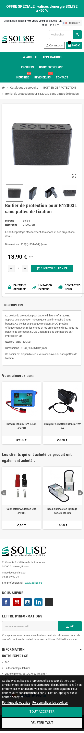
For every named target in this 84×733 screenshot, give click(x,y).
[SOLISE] (18, 39)
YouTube (17, 602)
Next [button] (80, 492)
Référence (11, 224)
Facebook (6, 602)
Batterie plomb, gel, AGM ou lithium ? (26, 673)
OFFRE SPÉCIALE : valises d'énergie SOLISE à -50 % (41, 8)
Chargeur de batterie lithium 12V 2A (62, 426)
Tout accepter (42, 712)
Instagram (28, 602)
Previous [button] (3, 492)
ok (71, 626)
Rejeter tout (42, 723)
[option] (21, 498)
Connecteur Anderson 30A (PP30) (22, 511)
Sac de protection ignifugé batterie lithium (62, 511)
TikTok (49, 602)
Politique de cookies (16, 702)
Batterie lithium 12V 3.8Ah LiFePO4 (21, 426)
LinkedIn (38, 602)
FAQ (7, 662)
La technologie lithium (17, 668)
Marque (9, 220)
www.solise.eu (33, 582)
